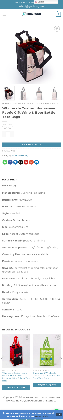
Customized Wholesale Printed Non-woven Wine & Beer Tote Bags (47, 375)
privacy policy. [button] (42, 416)
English (40, 2)
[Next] (56, 54)
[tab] (31, 180)
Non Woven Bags (22, 103)
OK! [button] (59, 414)
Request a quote (31, 145)
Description (9, 180)
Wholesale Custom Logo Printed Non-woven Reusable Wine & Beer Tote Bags (16, 377)
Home (5, 103)
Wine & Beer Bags (47, 103)
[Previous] (7, 54)
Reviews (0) (9, 186)
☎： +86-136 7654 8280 (29, 2)
